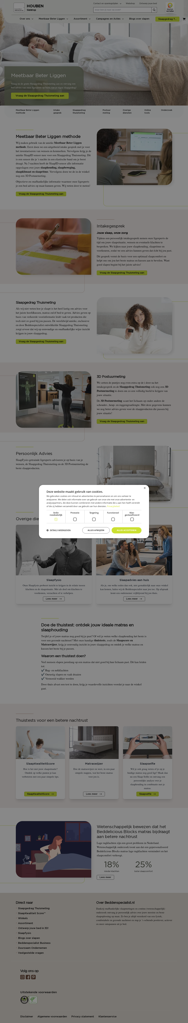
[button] (59, 530)
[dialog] (94, 511)
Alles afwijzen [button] (96, 530)
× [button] (145, 488)
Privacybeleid (113, 506)
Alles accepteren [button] (126, 530)
